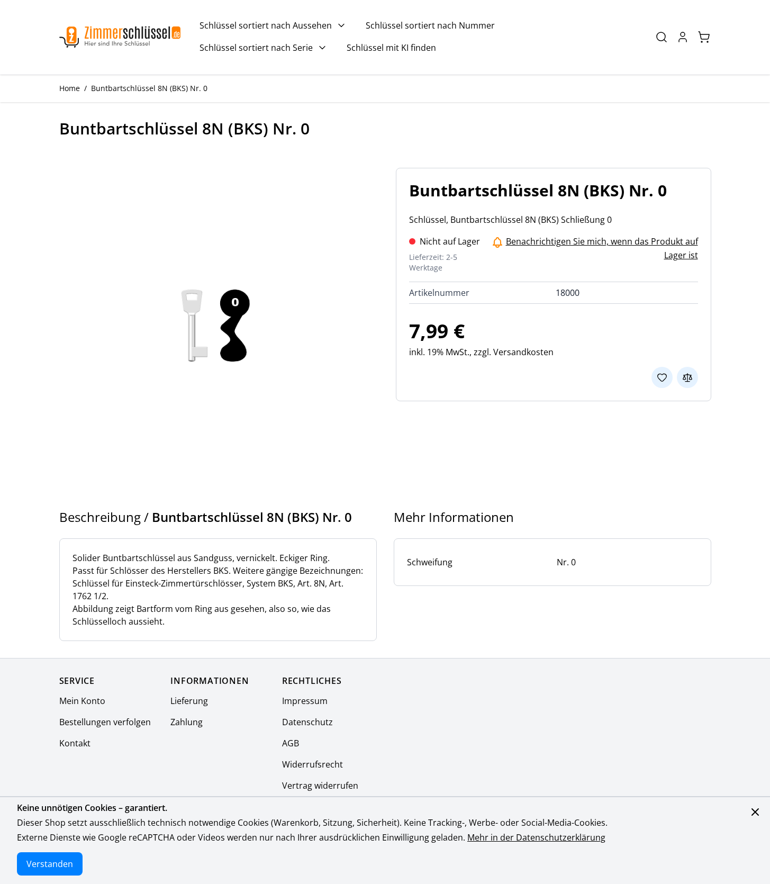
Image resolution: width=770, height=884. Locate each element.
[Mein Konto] (682, 37)
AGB (290, 743)
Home (69, 88)
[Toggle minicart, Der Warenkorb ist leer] (703, 37)
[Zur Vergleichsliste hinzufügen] (687, 377)
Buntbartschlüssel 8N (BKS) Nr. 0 (149, 88)
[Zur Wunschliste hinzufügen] (662, 377)
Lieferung (189, 701)
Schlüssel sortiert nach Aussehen (266, 25)
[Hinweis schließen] (755, 812)
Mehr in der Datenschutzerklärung (536, 837)
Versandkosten (523, 352)
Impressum (305, 701)
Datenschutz (307, 722)
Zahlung (186, 722)
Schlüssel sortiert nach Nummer (430, 25)
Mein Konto (82, 701)
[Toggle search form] (661, 37)
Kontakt (74, 743)
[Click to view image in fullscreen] (217, 325)
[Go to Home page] (119, 37)
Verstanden (49, 864)
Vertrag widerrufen (320, 785)
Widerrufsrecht (312, 764)
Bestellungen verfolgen (105, 722)
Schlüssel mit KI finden (391, 47)
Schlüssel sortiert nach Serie (256, 47)
